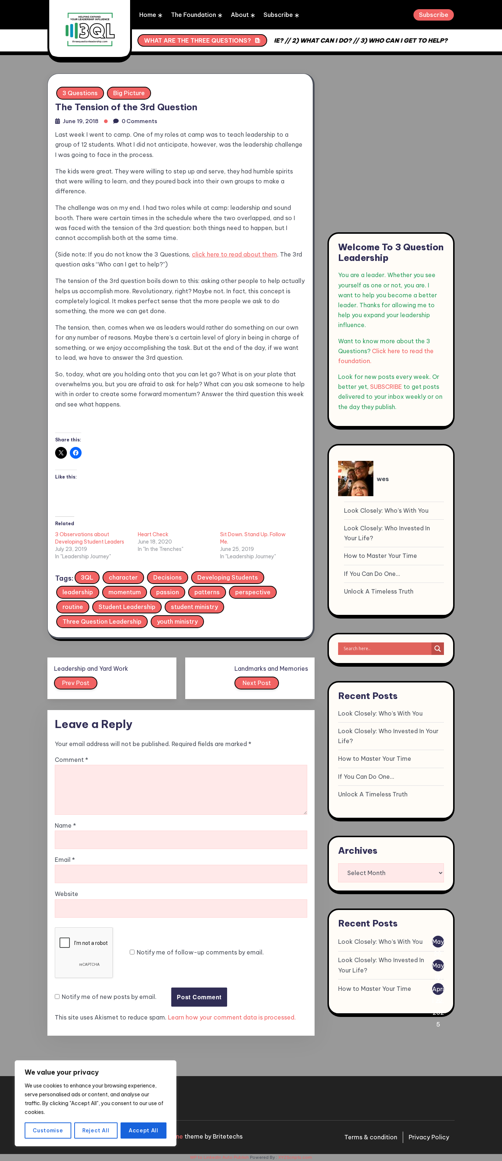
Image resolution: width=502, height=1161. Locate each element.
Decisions (167, 577)
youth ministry (177, 621)
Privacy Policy (429, 1137)
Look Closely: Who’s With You (386, 510)
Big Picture (129, 93)
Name (65, 825)
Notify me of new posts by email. (109, 996)
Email (65, 859)
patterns (207, 592)
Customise (48, 1130)
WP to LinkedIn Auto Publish (219, 1157)
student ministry (194, 606)
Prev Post (75, 683)
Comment (71, 759)
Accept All (143, 1130)
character (123, 577)
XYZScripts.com (295, 1157)
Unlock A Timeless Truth (378, 591)
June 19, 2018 (80, 121)
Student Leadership (126, 606)
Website (66, 893)
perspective (252, 592)
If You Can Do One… (372, 573)
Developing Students (227, 577)
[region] (95, 1103)
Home (147, 14)
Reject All (96, 1130)
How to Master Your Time (380, 555)
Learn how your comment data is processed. (232, 1017)
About (240, 14)
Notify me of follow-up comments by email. (200, 952)
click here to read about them (234, 254)
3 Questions (80, 93)
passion (167, 592)
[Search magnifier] (437, 648)
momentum (124, 592)
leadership (77, 592)
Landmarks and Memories (271, 668)
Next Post (257, 683)
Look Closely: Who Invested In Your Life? (387, 533)
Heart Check (153, 534)
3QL (87, 577)
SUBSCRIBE (386, 386)
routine (72, 606)
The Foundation (193, 14)
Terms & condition (370, 1137)
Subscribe (278, 14)
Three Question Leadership (101, 621)
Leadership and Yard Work (91, 668)
